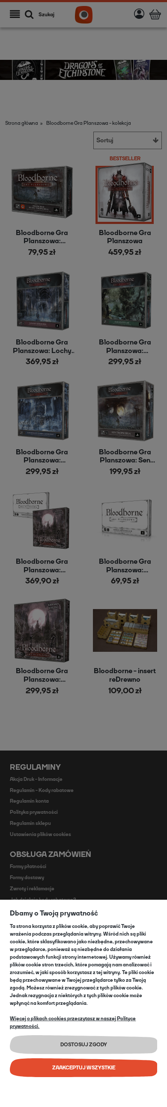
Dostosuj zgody (83, 1044)
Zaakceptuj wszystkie (83, 1067)
